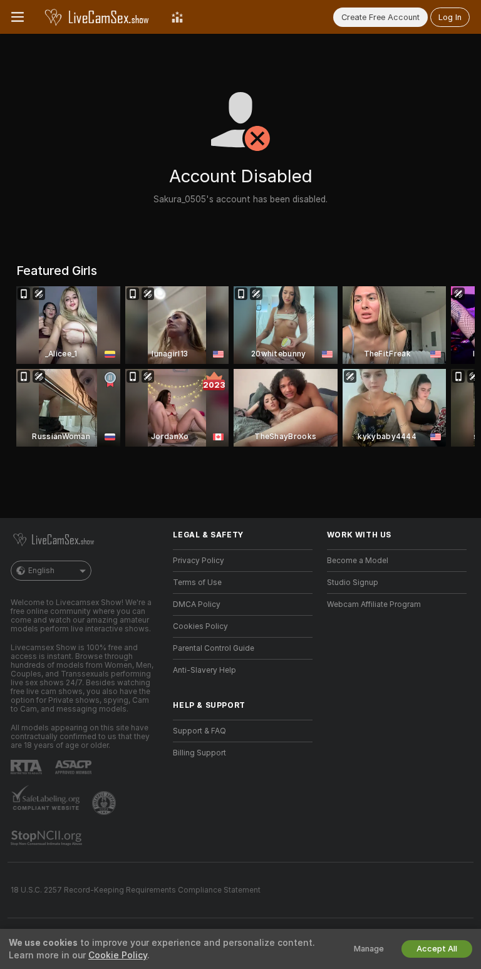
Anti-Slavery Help (204, 670)
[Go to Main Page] (97, 17)
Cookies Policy (200, 626)
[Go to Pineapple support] (105, 803)
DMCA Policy (196, 604)
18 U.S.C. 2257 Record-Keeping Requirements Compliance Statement (136, 890)
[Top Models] (177, 17)
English (41, 570)
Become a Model (357, 560)
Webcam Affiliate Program (374, 604)
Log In (450, 17)
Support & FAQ (199, 731)
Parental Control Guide (213, 648)
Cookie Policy (117, 955)
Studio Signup (352, 582)
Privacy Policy (198, 560)
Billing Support (199, 753)
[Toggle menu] (17, 17)
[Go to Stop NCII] (48, 838)
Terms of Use (197, 582)
